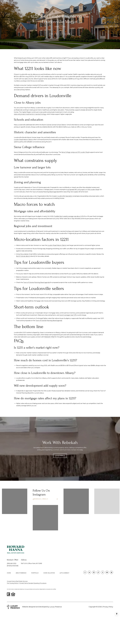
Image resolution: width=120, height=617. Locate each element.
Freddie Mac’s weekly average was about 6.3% (69, 216)
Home (9, 573)
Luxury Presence (55, 607)
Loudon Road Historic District (23, 139)
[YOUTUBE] (107, 572)
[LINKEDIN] (89, 572)
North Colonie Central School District (54, 125)
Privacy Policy (108, 607)
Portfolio (35, 573)
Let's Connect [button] (60, 455)
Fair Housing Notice (12, 583)
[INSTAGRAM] (85, 572)
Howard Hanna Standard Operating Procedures (32, 583)
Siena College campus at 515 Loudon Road (75, 152)
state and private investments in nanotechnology (30, 114)
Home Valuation (49, 573)
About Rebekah (21, 573)
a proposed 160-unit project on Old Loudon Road (83, 189)
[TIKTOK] (98, 572)
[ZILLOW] (111, 572)
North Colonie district (23, 256)
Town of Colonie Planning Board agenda (45, 192)
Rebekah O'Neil (49, 337)
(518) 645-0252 (11, 563)
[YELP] (102, 572)
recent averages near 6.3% (68, 315)
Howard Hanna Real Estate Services (17, 581)
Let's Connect (64, 573)
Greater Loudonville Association (62, 196)
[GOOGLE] (93, 572)
